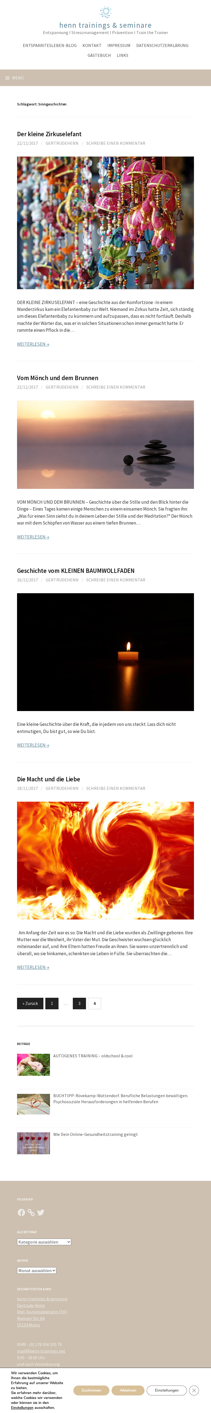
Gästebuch (99, 55)
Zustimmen (91, 1390)
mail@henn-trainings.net (41, 1351)
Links (122, 55)
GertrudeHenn (62, 143)
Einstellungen (22, 1407)
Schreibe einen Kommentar (115, 143)
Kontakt (92, 45)
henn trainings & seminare (105, 25)
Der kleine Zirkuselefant (49, 134)
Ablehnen (128, 1390)
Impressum (119, 45)
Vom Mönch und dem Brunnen (57, 378)
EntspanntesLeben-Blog (50, 45)
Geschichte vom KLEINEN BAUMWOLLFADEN (76, 571)
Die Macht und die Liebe (48, 779)
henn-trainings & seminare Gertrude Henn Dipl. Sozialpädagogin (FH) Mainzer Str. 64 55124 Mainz (42, 1312)
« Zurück (30, 1003)
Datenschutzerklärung (162, 45)
